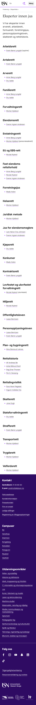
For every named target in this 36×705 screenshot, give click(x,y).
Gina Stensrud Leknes (15, 349)
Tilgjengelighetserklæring (12, 670)
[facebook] (3, 655)
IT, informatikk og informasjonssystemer (17, 585)
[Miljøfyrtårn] (8, 698)
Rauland (5, 554)
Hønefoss (6, 534)
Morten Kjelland (12, 111)
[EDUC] (19, 698)
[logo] (4, 3)
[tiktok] (3, 661)
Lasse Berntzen (12, 319)
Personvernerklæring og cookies (14, 675)
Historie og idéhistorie (10, 577)
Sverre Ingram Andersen (15, 124)
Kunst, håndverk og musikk (12, 593)
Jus (3, 589)
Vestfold (5, 558)
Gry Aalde (10, 81)
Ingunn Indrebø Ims (13, 390)
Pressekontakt (7, 502)
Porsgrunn (6, 550)
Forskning (6, 9)
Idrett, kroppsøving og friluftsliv (14, 581)
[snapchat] (22, 655)
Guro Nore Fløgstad (14, 386)
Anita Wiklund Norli (13, 366)
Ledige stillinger (8, 510)
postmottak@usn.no (16, 488)
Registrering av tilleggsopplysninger (16, 514)
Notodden (6, 546)
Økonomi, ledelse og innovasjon (14, 636)
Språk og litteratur (9, 628)
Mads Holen (11, 192)
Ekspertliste (14, 9)
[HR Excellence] (29, 698)
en (11, 3)
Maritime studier (8, 601)
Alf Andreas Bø (12, 363)
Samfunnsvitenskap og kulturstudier (16, 624)
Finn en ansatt (7, 506)
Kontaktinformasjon (9, 498)
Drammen (6, 538)
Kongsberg (6, 542)
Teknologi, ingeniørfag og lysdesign (16, 632)
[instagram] (9, 655)
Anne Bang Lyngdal (13, 77)
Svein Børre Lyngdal (14, 50)
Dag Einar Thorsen (13, 369)
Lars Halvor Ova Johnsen (15, 232)
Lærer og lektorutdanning (12, 597)
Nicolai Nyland (11, 154)
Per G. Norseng (12, 373)
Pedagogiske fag (8, 620)
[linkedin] (28, 655)
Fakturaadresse (8, 494)
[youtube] (15, 655)
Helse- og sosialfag (9, 573)
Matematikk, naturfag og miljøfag (14, 605)
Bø (3, 530)
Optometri (6, 616)
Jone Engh (10, 403)
